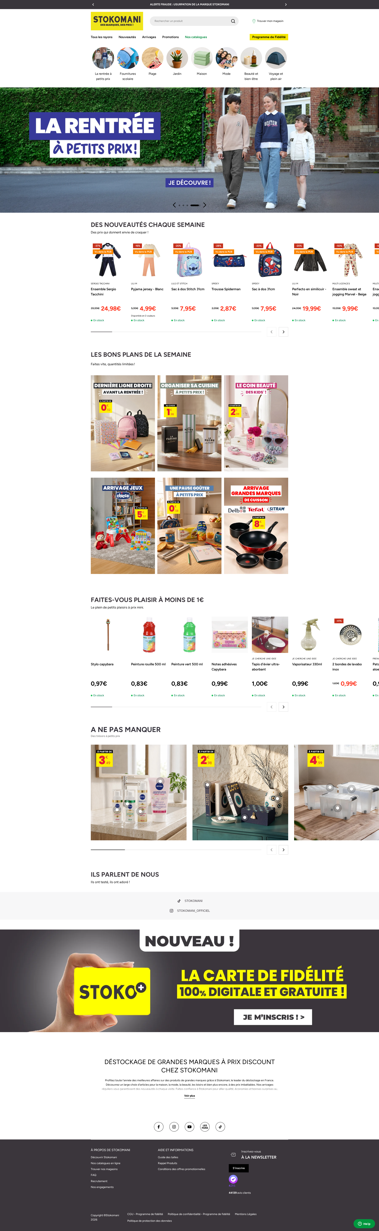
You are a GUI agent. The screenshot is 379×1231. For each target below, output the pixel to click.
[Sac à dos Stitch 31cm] (189, 260)
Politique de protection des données (149, 1221)
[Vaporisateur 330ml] (310, 635)
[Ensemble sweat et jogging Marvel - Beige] (350, 260)
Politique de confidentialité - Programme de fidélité (199, 1214)
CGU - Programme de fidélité (145, 1214)
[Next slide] (204, 205)
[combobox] (194, 21)
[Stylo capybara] (109, 635)
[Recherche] (233, 21)
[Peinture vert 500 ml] (189, 635)
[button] (93, 4)
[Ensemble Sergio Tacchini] (109, 260)
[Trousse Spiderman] (230, 260)
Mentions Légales (246, 1214)
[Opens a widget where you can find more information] (364, 1224)
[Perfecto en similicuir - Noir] (310, 260)
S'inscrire (239, 1168)
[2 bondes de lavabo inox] (350, 635)
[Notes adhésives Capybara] (230, 635)
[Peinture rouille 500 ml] (149, 635)
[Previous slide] (174, 205)
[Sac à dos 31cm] (270, 260)
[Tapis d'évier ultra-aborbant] (270, 635)
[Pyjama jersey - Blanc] (149, 260)
